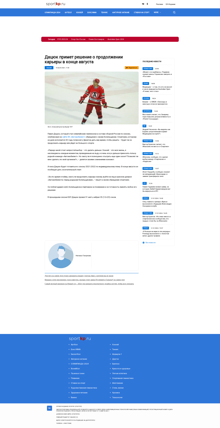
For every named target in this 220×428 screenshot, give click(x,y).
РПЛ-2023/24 (62, 39)
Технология (117, 397)
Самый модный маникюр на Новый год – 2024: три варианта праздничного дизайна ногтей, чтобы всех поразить (89, 284)
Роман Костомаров (96, 39)
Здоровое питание (79, 392)
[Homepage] (55, 4)
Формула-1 (117, 354)
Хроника (146, 98)
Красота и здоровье (121, 368)
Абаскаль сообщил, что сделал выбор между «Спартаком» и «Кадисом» (155, 159)
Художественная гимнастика (84, 388)
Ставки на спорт (78, 383)
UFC (144, 183)
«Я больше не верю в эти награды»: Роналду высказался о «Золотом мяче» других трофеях (156, 233)
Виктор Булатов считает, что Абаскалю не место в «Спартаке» (156, 145)
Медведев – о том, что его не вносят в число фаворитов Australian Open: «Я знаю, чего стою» (157, 89)
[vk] (143, 4)
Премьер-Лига (147, 68)
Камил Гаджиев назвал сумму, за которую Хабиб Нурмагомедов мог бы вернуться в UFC (156, 189)
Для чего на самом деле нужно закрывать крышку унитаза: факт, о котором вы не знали (79, 276)
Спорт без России (78, 39)
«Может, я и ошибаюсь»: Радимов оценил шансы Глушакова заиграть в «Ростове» (157, 74)
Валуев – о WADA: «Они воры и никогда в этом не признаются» (155, 103)
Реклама (159, 4)
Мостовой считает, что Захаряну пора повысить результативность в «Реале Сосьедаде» (156, 116)
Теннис (145, 83)
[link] (92, 98)
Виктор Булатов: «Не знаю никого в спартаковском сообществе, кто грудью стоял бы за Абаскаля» (157, 219)
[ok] (147, 4)
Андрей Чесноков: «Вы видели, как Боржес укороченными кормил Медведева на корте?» (156, 131)
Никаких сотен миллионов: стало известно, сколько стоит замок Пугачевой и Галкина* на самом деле (85, 280)
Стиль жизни (118, 388)
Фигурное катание (79, 359)
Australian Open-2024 (116, 39)
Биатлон (115, 364)
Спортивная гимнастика (122, 378)
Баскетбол (75, 354)
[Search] (174, 12)
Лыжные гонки (77, 373)
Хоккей (49, 68)
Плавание (75, 378)
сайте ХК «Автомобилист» (74, 137)
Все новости (150, 243)
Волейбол (75, 368)
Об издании (170, 4)
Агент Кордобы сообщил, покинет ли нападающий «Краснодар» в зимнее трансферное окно (156, 174)
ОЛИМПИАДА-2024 (80, 364)
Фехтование (117, 383)
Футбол (145, 198)
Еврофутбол (147, 111)
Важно (74, 397)
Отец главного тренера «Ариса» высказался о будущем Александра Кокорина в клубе (157, 204)
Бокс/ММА (76, 349)
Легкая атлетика (119, 373)
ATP (144, 126)
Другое (115, 359)
